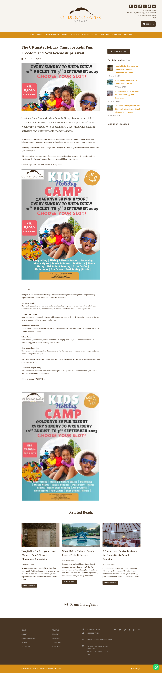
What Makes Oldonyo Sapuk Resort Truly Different (78, 553)
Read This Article (29, 585)
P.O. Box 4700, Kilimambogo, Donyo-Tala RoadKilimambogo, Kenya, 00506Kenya (141, 15)
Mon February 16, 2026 (109, 564)
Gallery (95, 35)
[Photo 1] (60, 446)
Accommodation (52, 35)
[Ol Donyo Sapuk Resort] (81, 14)
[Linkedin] (131, 6)
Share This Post (120, 51)
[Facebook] (145, 6)
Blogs (64, 35)
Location (105, 35)
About (39, 35)
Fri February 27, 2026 (28, 564)
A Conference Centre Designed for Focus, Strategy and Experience (120, 555)
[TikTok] (149, 6)
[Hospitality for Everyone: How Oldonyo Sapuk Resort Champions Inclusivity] (40, 535)
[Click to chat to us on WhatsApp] (156, 667)
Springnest (58, 668)
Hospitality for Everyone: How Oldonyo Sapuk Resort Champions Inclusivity (39, 555)
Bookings (128, 35)
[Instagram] (140, 6)
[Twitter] (135, 6)
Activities (74, 35)
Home (32, 35)
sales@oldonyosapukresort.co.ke (99, 639)
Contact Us (116, 35)
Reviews (85, 35)
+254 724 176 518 (150, 10)
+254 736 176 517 (93, 633)
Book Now (150, 24)
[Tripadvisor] (154, 6)
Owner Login (136, 669)
